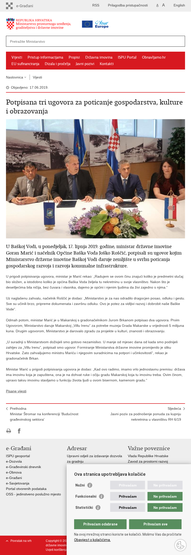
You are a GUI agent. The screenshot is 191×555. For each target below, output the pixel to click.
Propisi (74, 57)
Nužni (80, 485)
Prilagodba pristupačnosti (128, 5)
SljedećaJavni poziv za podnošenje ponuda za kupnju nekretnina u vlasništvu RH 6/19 (145, 414)
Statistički (84, 508)
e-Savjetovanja (17, 483)
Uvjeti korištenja (56, 550)
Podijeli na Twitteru (30, 431)
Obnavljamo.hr (154, 57)
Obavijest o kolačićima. (92, 540)
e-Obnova (14, 472)
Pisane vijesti (16, 391)
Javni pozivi (85, 64)
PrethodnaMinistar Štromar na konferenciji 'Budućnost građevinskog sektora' (44, 414)
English (179, 5)
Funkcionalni (85, 496)
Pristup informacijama (45, 57)
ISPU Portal (127, 57)
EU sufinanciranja (25, 64)
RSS (95, 5)
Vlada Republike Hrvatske (148, 456)
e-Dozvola (14, 461)
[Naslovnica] (47, 25)
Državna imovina (98, 57)
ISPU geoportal (18, 456)
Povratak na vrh (21, 541)
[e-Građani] (27, 5)
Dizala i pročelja (57, 64)
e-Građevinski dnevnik (23, 467)
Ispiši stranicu (8, 431)
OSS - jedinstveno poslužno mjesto (33, 494)
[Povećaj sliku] (95, 179)
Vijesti (16, 57)
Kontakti (107, 64)
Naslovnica (14, 77)
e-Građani (14, 478)
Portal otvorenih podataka (26, 489)
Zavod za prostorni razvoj (148, 461)
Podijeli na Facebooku (19, 431)
